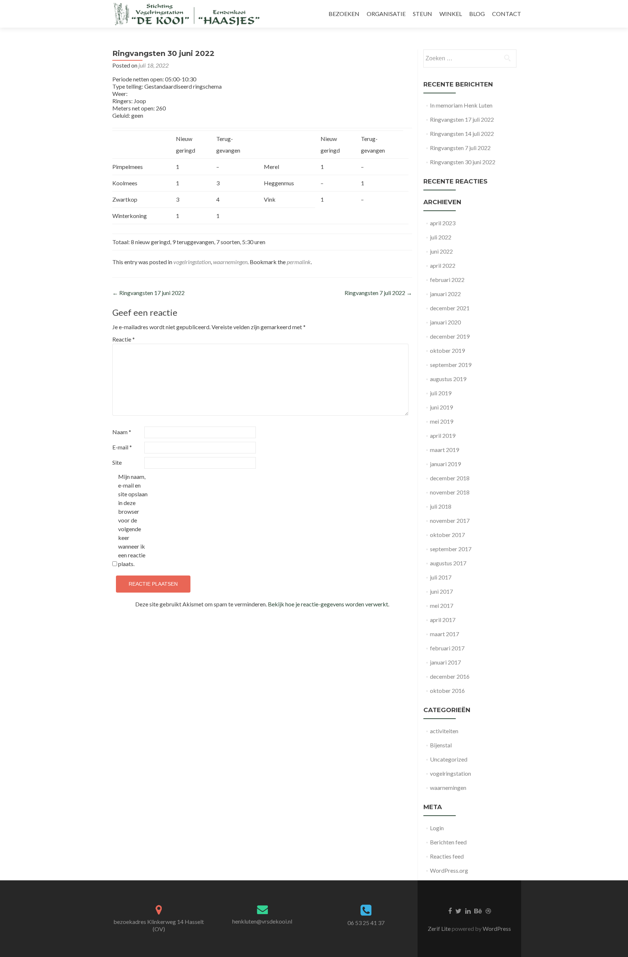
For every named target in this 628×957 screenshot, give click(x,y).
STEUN (422, 13)
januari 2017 (445, 662)
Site (117, 462)
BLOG (477, 13)
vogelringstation (192, 261)
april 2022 (442, 265)
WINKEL (450, 13)
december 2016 (450, 676)
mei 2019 (441, 421)
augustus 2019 (448, 378)
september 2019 (450, 364)
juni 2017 (441, 591)
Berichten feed (448, 842)
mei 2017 (441, 605)
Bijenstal (441, 745)
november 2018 (450, 492)
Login (437, 827)
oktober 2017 (447, 534)
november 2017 (450, 520)
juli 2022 (440, 237)
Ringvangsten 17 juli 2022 (462, 119)
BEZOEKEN (344, 13)
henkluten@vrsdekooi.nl (262, 921)
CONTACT (506, 13)
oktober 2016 (447, 690)
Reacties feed (447, 856)
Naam (121, 431)
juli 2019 (440, 392)
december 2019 (450, 336)
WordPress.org (449, 870)
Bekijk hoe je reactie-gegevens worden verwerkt (328, 604)
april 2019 (442, 435)
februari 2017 (447, 648)
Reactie (123, 339)
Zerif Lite (440, 928)
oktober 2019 (447, 350)
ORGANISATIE (386, 13)
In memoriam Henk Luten (461, 105)
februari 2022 (447, 279)
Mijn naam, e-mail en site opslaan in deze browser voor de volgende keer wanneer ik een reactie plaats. (133, 520)
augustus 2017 (448, 563)
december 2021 (450, 307)
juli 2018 (440, 506)
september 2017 (450, 548)
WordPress (496, 928)
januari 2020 (445, 322)
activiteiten (444, 730)
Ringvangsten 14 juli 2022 (462, 133)
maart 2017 (444, 633)
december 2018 (450, 478)
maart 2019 (444, 449)
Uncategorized (448, 759)
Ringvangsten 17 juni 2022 (148, 292)
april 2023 (442, 222)
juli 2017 (440, 577)
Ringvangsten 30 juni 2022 (462, 161)
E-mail (122, 447)
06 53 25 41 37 (366, 922)
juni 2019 (441, 407)
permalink (299, 261)
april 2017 (442, 619)
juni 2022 (441, 251)
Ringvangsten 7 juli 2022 (378, 292)
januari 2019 (445, 463)
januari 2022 (445, 293)
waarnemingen (230, 261)
